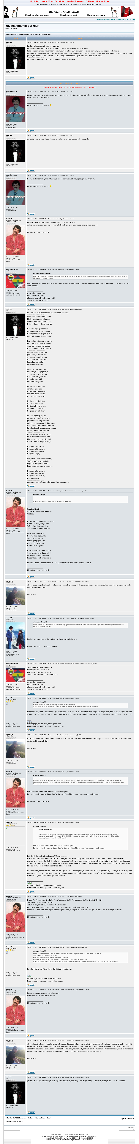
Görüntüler (82, 4)
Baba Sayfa (41, 4)
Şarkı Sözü (66, 1139)
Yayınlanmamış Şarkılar (22, 25)
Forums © (131, 1127)
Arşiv (53, 1139)
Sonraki (15, 28)
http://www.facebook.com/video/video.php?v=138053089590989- (51, 48)
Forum (48, 1139)
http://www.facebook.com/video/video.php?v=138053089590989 (51, 60)
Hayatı (113, 19)
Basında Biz (91, 4)
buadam (9, 42)
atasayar (9, 218)
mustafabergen (11, 91)
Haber (59, 1139)
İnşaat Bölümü (75, 1139)
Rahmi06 (9, 698)
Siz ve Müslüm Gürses (54, 4)
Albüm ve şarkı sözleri (70, 4)
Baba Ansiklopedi (103, 19)
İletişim (99, 4)
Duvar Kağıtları (129, 19)
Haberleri (119, 19)
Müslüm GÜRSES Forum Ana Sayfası (19, 34)
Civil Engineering (87, 1139)
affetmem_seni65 (12, 269)
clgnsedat (9, 581)
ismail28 (9, 618)
